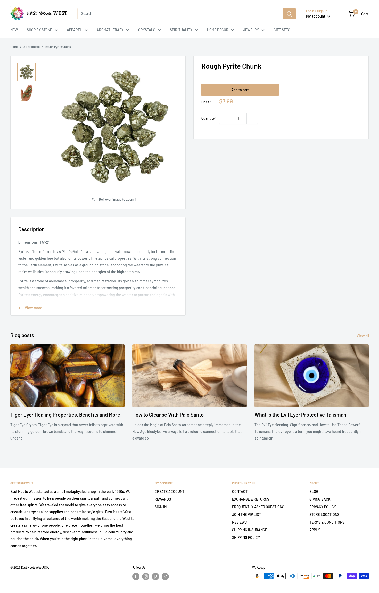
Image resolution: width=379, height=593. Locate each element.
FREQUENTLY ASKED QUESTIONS (258, 507)
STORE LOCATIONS (324, 514)
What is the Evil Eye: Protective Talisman (300, 414)
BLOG (313, 491)
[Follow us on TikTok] (165, 576)
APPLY (314, 529)
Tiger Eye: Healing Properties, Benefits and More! (66, 414)
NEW (14, 30)
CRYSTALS (146, 30)
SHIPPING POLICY (246, 537)
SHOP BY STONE (39, 30)
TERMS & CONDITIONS (326, 522)
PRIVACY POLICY (322, 507)
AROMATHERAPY (110, 30)
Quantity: (208, 118)
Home (14, 46)
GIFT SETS (282, 30)
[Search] (289, 13)
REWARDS (163, 499)
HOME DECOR (217, 30)
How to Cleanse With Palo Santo (168, 414)
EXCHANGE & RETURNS (250, 499)
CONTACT (240, 491)
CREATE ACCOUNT (169, 491)
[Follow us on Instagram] (145, 576)
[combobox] (180, 13)
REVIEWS (239, 522)
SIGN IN (161, 507)
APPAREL (74, 30)
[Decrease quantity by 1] (224, 118)
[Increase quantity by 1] (252, 118)
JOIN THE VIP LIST (246, 514)
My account (316, 16)
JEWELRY (251, 30)
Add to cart (240, 89)
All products (31, 46)
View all (363, 336)
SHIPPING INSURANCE (249, 529)
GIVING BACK (320, 499)
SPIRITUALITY (181, 30)
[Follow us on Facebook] (135, 576)
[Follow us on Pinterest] (155, 576)
